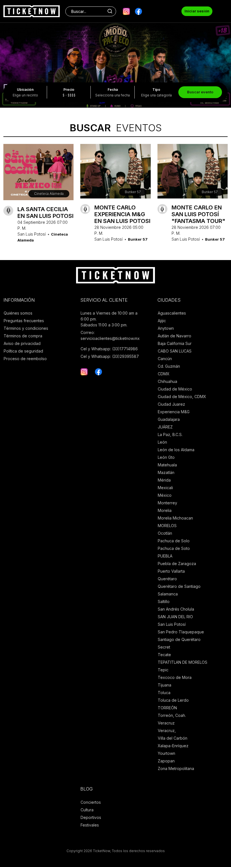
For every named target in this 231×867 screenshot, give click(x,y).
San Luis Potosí (172, 624)
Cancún (165, 358)
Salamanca (168, 593)
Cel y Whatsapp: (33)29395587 (110, 356)
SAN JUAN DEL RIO (175, 616)
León (162, 442)
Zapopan (166, 760)
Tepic (163, 669)
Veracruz (166, 723)
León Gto (166, 457)
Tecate (164, 654)
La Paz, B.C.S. (170, 434)
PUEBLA (165, 556)
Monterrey (167, 502)
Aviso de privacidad (22, 343)
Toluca (164, 692)
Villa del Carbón (172, 738)
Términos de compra (23, 335)
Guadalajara (169, 419)
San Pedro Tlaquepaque (181, 631)
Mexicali (165, 487)
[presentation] (8, 55)
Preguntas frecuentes (24, 320)
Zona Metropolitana (176, 768)
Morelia (165, 510)
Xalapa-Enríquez (173, 745)
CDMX (164, 373)
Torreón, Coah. (172, 715)
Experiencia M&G (174, 411)
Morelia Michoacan (175, 518)
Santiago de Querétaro (179, 639)
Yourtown (166, 753)
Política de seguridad (23, 351)
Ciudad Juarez (171, 404)
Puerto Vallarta (171, 571)
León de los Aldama (176, 449)
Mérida (164, 480)
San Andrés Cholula (176, 609)
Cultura (87, 809)
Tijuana (164, 685)
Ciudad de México (175, 389)
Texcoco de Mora (175, 677)
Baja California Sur (175, 343)
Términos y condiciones (26, 328)
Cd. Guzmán (169, 366)
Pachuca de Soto (174, 548)
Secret (164, 647)
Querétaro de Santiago (179, 586)
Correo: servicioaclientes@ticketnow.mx (110, 335)
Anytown (166, 328)
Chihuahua (167, 381)
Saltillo (164, 601)
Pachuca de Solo (174, 540)
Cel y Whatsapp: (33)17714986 (109, 348)
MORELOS (167, 525)
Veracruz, (167, 730)
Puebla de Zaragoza (177, 563)
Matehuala (167, 464)
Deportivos (91, 817)
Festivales (90, 825)
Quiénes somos (18, 313)
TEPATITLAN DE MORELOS (182, 662)
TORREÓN (167, 707)
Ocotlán (165, 533)
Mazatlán (166, 472)
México (165, 495)
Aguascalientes (172, 313)
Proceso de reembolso (25, 358)
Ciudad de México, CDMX (182, 396)
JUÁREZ (165, 427)
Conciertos (91, 802)
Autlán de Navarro (174, 335)
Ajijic (162, 320)
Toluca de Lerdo (173, 700)
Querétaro (167, 578)
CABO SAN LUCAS (175, 351)
